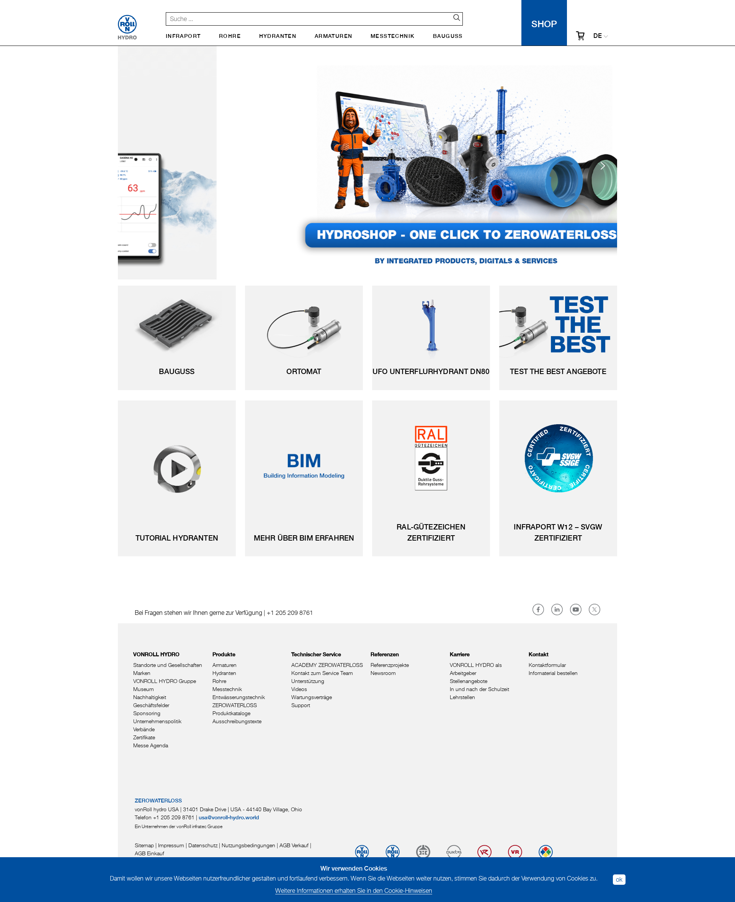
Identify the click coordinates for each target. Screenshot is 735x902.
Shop (544, 23)
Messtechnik (393, 36)
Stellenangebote (468, 681)
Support (300, 705)
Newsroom (383, 673)
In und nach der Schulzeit (479, 689)
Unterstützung (307, 681)
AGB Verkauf (294, 845)
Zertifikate (144, 737)
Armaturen (334, 36)
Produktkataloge (231, 713)
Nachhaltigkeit (149, 697)
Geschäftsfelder (151, 705)
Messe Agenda (150, 745)
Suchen (454, 17)
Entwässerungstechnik (238, 697)
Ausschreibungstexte (236, 721)
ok (619, 879)
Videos (299, 689)
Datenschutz (202, 845)
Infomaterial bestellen (553, 673)
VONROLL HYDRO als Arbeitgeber (476, 669)
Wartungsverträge (311, 697)
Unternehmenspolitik (157, 721)
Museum (143, 689)
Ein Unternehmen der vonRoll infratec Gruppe (178, 826)
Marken (141, 673)
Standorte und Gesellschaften (167, 665)
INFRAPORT (183, 36)
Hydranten (278, 36)
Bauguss (448, 36)
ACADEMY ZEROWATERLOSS (327, 665)
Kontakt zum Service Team (322, 673)
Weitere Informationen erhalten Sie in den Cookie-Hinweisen (353, 890)
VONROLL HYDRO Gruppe (164, 681)
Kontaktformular (547, 665)
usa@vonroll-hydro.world (229, 817)
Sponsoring (146, 713)
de (597, 36)
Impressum (171, 845)
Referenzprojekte (390, 665)
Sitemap (144, 845)
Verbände (144, 729)
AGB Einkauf (149, 853)
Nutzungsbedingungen (248, 845)
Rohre (230, 36)
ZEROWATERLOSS (234, 705)
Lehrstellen (462, 697)
